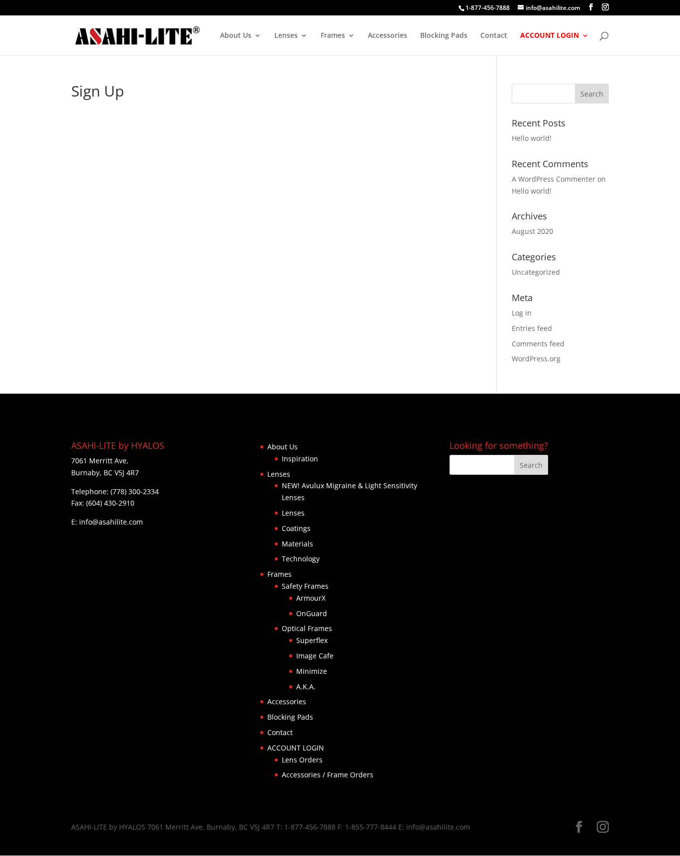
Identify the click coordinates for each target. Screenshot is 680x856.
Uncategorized (536, 272)
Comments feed (538, 343)
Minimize (311, 671)
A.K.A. (306, 686)
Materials (297, 543)
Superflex (312, 640)
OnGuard (311, 613)
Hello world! (532, 138)
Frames (333, 36)
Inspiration (300, 458)
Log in (522, 313)
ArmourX (311, 598)
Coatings (296, 528)
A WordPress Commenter (553, 179)
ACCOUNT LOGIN (549, 36)
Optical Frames (307, 628)
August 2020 (532, 231)
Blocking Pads (443, 36)
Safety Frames (305, 586)
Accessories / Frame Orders (327, 774)
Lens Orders (302, 759)
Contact (493, 36)
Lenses (286, 36)
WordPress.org (536, 358)
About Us (235, 36)
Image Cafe (315, 655)
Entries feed (532, 328)
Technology (301, 558)
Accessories (387, 36)
